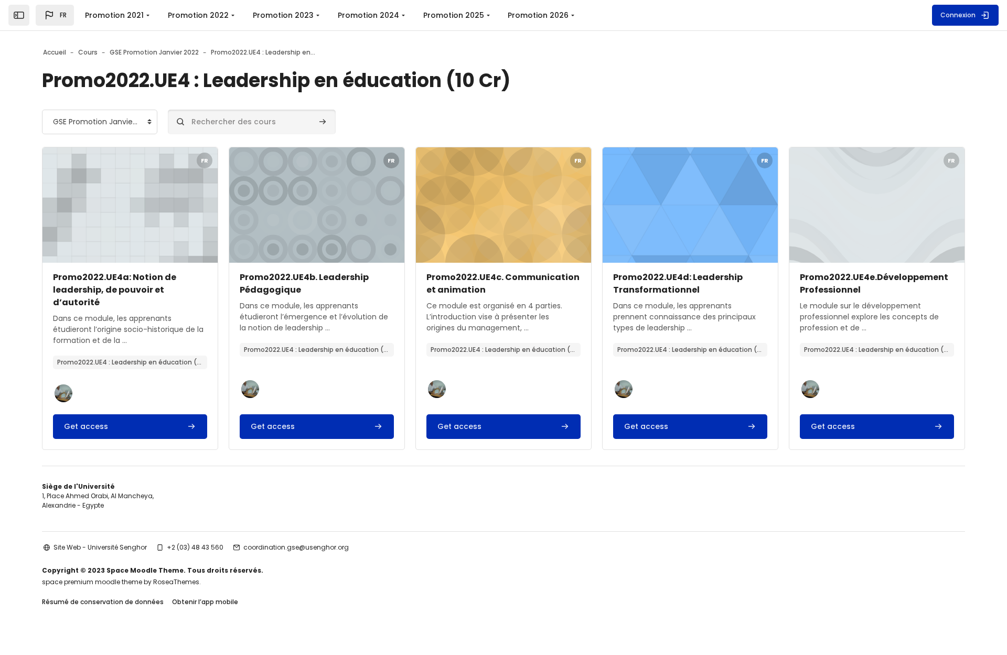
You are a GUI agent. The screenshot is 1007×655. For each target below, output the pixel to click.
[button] (55, 15)
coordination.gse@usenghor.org (296, 547)
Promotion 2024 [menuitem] (368, 15)
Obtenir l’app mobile (205, 601)
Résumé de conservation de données (103, 601)
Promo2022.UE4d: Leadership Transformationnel (678, 283)
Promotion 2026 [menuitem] (538, 15)
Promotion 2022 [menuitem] (198, 15)
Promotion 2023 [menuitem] (283, 15)
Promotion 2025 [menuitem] (453, 15)
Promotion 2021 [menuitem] (114, 15)
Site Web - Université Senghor (100, 547)
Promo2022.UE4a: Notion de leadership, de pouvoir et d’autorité (114, 289)
